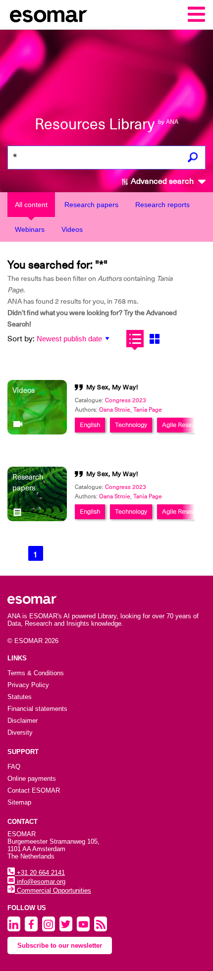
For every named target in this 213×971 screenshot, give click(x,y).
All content (31, 205)
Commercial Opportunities (53, 890)
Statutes (19, 697)
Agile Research (183, 425)
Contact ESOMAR (33, 790)
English (90, 425)
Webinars (30, 229)
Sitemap (19, 802)
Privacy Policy (28, 685)
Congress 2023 (125, 400)
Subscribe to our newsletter (59, 945)
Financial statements (37, 708)
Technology (131, 425)
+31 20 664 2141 (40, 872)
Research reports (162, 205)
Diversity (20, 732)
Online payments (31, 778)
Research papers (91, 205)
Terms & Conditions (35, 673)
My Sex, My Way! (112, 387)
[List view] (135, 338)
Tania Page (147, 410)
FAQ (13, 766)
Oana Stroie (114, 410)
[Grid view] (154, 338)
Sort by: (21, 339)
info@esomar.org (40, 881)
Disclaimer (22, 720)
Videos (72, 229)
